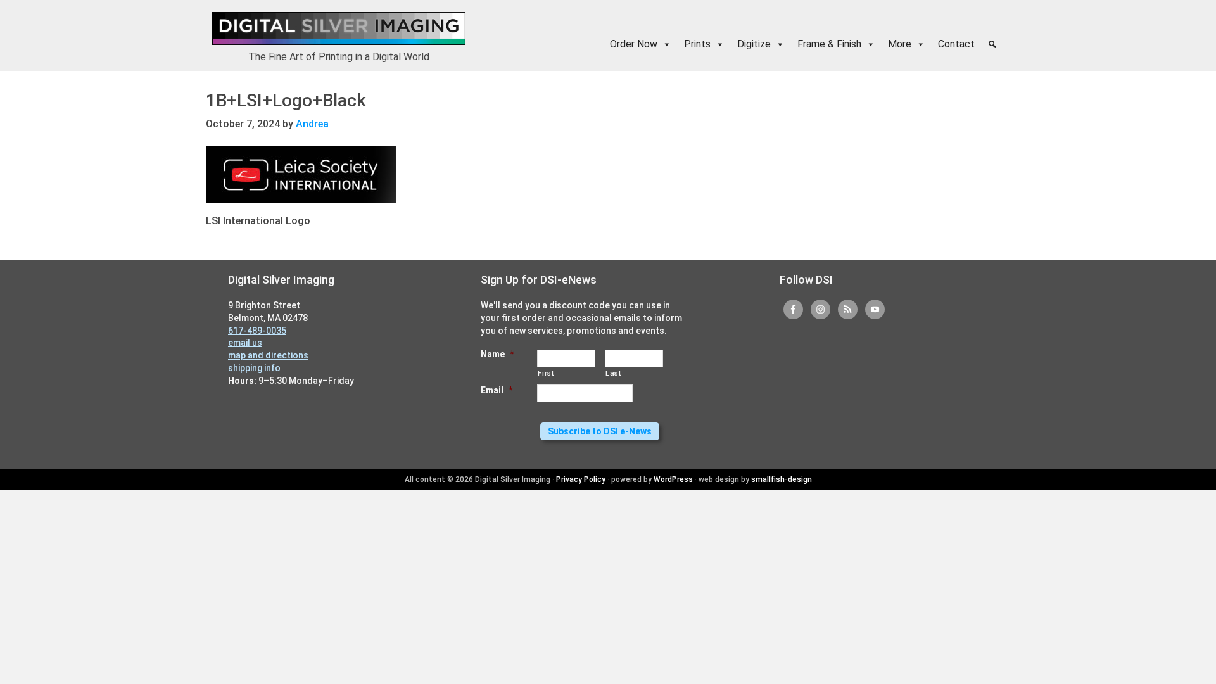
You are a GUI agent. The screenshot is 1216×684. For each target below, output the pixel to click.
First (546, 373)
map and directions (268, 355)
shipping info (254, 368)
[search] (992, 44)
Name (497, 354)
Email (496, 390)
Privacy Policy (580, 479)
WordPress (673, 479)
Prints (697, 44)
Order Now (633, 44)
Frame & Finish (829, 44)
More (899, 44)
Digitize (754, 44)
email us (245, 343)
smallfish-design (781, 479)
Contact (956, 44)
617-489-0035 (257, 331)
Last (613, 373)
